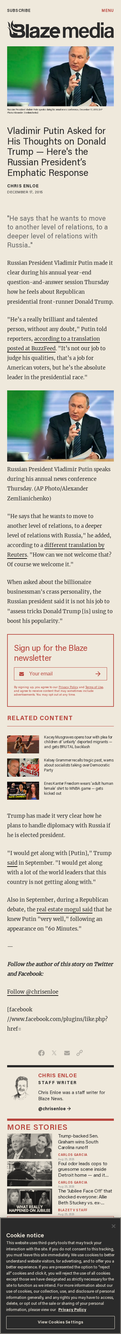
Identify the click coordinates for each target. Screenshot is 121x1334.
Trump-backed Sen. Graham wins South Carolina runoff (78, 1142)
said (12, 863)
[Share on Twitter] (54, 1053)
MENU (108, 11)
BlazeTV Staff (72, 1210)
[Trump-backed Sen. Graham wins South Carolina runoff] (29, 1145)
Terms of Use (94, 687)
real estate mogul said (64, 909)
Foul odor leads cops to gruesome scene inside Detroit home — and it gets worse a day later (82, 1170)
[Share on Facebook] (41, 1053)
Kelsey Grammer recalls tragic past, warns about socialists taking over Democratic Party (79, 765)
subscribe (19, 11)
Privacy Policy (68, 687)
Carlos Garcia (72, 1155)
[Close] (113, 1226)
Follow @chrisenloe (32, 992)
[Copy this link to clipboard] (79, 1053)
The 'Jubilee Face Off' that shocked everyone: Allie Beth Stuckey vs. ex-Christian (85, 1197)
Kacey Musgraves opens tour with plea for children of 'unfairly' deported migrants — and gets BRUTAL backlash (78, 742)
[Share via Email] (67, 1053)
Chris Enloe (23, 186)
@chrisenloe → (54, 1109)
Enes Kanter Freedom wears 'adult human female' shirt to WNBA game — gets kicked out (78, 789)
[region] (60, 1275)
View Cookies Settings (60, 1322)
